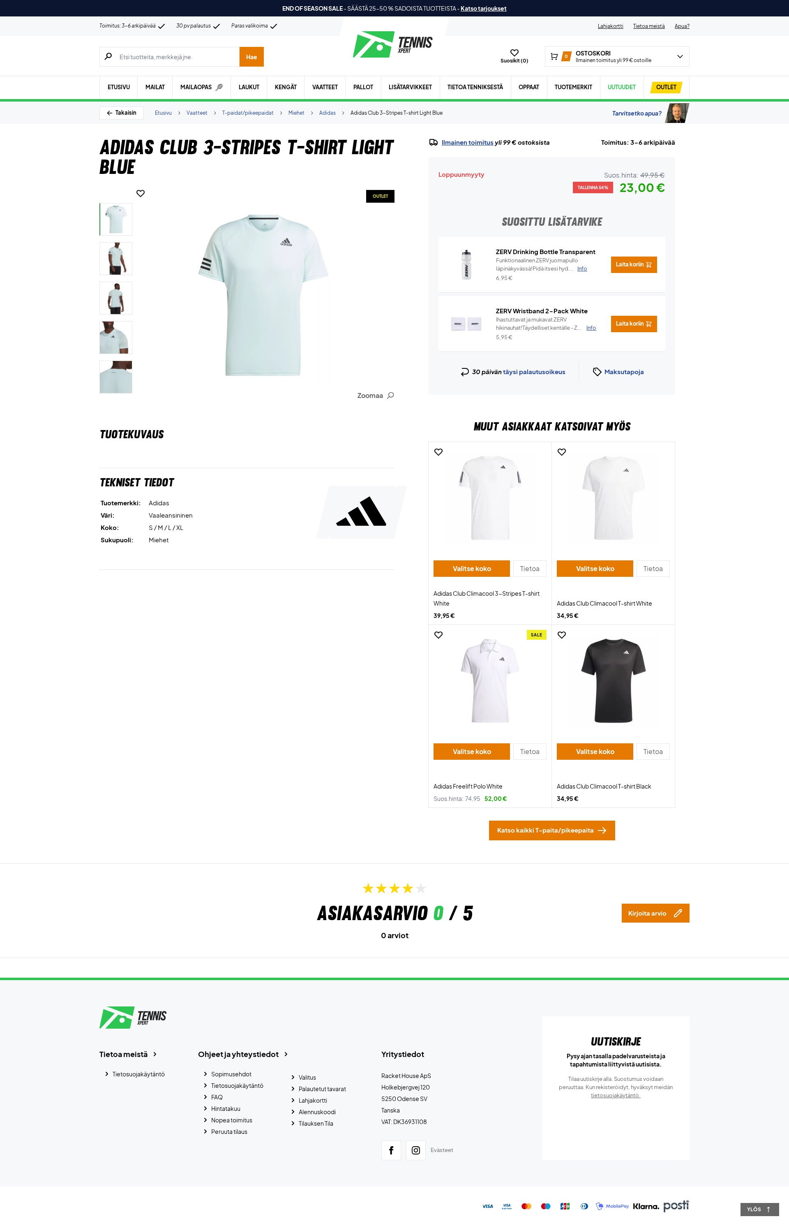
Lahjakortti (610, 26)
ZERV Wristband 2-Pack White (542, 311)
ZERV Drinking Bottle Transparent (545, 251)
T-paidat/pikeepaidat (248, 113)
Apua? (682, 26)
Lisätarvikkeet (410, 87)
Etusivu (119, 87)
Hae (251, 56)
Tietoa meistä (649, 26)
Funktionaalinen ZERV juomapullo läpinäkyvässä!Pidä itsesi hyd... (541, 264)
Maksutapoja (624, 371)
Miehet (296, 113)
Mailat (155, 87)
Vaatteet (325, 87)
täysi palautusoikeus (534, 371)
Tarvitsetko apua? (637, 113)
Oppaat (529, 87)
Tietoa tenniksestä (475, 87)
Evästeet (442, 1150)
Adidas (327, 113)
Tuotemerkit (573, 87)
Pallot (363, 87)
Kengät (286, 87)
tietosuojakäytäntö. (616, 1095)
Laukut (249, 87)
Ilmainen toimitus (468, 142)
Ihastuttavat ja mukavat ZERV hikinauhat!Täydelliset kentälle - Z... (546, 323)
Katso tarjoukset (484, 8)
